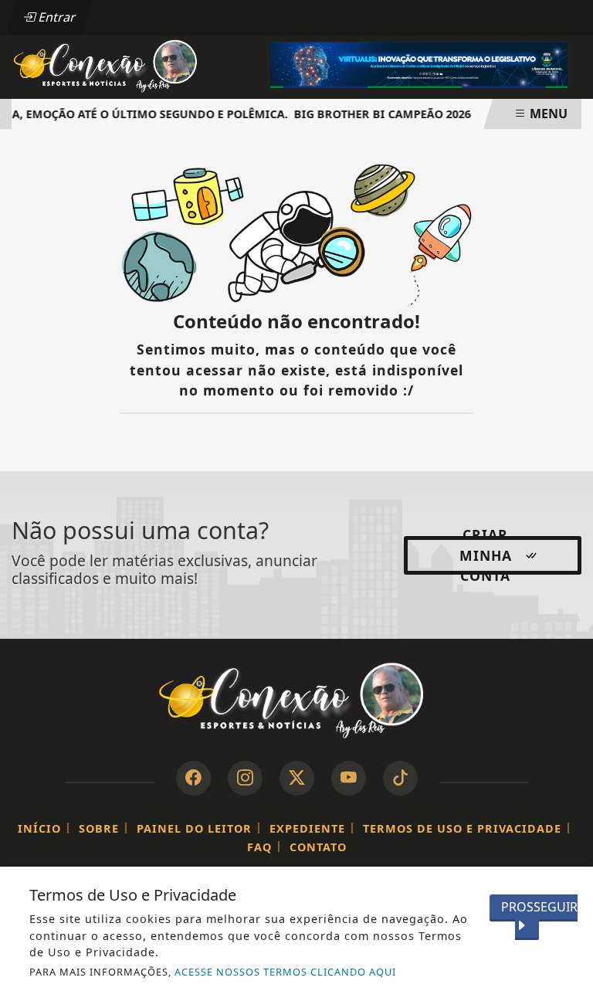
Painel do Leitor (194, 828)
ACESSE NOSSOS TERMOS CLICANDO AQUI (285, 972)
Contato (318, 847)
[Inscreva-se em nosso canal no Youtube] (348, 778)
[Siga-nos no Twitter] (297, 778)
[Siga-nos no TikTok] (400, 778)
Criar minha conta (485, 555)
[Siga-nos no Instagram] (245, 778)
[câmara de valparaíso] (419, 63)
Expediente (307, 828)
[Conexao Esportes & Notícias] (109, 65)
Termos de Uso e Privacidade (462, 828)
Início (39, 828)
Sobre (99, 828)
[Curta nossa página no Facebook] (193, 778)
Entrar (55, 16)
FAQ (259, 847)
